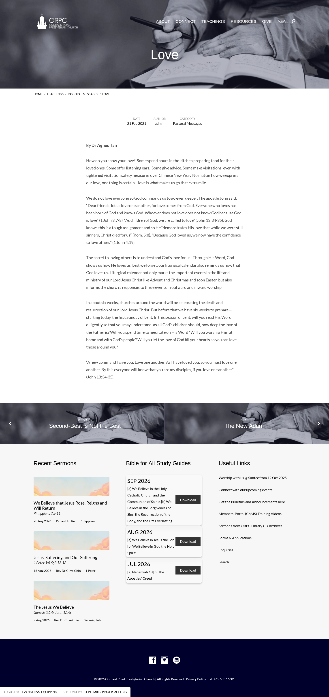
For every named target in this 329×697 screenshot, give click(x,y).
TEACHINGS (213, 21)
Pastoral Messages (83, 94)
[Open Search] (293, 21)
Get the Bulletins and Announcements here (252, 502)
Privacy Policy (196, 679)
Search (224, 562)
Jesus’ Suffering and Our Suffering (65, 560)
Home (38, 94)
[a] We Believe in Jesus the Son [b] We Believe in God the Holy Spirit (150, 546)
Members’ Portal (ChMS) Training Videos (250, 513)
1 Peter (90, 570)
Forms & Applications (235, 538)
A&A (282, 21)
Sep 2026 (138, 480)
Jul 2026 (138, 564)
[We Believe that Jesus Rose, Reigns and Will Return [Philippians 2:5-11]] (71, 492)
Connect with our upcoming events (245, 490)
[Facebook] (152, 660)
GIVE (267, 21)
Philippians (87, 521)
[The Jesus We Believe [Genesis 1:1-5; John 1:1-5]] (71, 596)
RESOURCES (243, 21)
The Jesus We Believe (54, 609)
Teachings (55, 94)
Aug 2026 (139, 532)
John (99, 620)
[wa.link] (176, 660)
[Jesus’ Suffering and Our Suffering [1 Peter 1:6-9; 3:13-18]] (71, 547)
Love (106, 94)
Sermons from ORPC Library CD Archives (250, 526)
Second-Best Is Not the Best (85, 426)
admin (159, 123)
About (163, 21)
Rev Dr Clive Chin (68, 570)
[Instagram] (164, 660)
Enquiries (226, 550)
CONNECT (186, 21)
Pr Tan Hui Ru (65, 521)
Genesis (89, 620)
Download (188, 500)
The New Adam (244, 426)
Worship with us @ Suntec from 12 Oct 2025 (253, 477)
